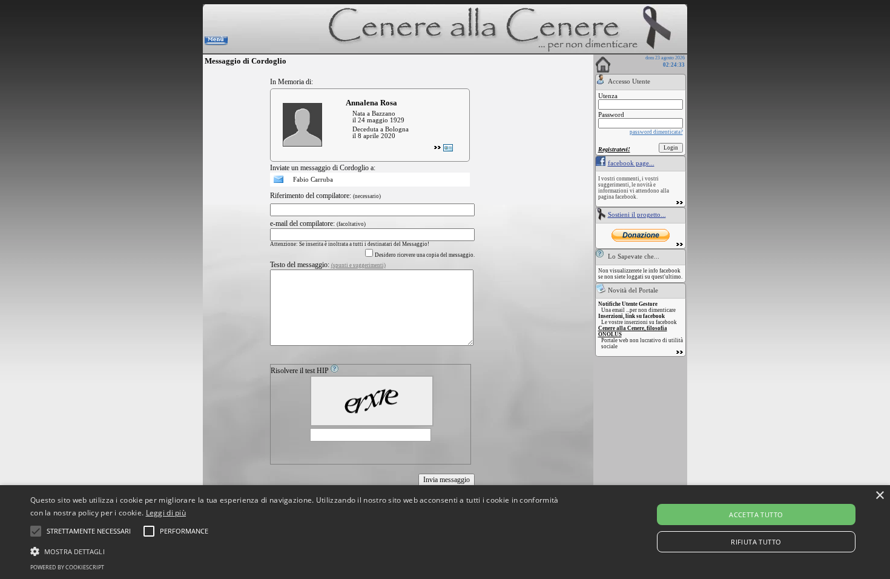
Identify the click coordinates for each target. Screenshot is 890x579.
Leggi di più (166, 513)
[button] (89, 531)
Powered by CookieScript (67, 567)
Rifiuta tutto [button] (756, 541)
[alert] (445, 532)
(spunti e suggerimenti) (358, 265)
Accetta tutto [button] (756, 514)
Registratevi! (614, 149)
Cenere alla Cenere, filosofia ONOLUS (632, 331)
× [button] (879, 495)
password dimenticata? (656, 132)
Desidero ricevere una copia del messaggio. (425, 255)
